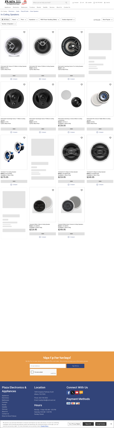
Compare (15, 79)
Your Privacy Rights (74, 424)
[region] (57, 424)
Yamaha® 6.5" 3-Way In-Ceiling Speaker (68, 172)
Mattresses (24, 7)
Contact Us (67, 7)
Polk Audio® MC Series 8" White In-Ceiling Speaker (41, 66)
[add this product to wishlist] (24, 32)
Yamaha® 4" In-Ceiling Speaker (8, 172)
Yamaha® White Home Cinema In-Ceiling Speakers (70, 224)
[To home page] (15, 2)
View (14, 75)
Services (52, 7)
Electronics (16, 7)
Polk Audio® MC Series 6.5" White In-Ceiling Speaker (14, 66)
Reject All (88, 424)
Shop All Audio (24, 11)
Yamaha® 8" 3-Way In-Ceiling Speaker (96, 172)
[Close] (111, 424)
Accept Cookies (100, 424)
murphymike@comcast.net (46, 400)
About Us (59, 7)
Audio (17, 11)
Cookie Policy (44, 426)
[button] (73, 3)
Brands (39, 7)
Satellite (45, 7)
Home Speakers (34, 11)
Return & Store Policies (9, 416)
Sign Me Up (75, 366)
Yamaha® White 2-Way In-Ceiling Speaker (39, 224)
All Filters (6, 19)
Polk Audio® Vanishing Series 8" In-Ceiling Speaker (70, 66)
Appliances (8, 7)
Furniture (32, 7)
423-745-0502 (43, 398)
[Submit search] (66, 2)
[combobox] (15, 19)
